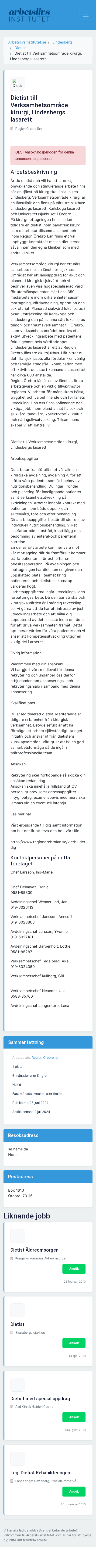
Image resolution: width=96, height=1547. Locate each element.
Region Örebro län (45, 1057)
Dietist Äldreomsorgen (34, 1250)
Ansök (74, 1269)
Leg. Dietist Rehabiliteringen (40, 1472)
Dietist (17, 1324)
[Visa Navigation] (85, 14)
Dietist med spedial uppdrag (40, 1398)
